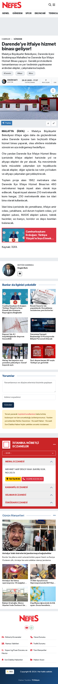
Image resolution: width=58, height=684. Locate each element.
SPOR (28, 13)
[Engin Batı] (8, 270)
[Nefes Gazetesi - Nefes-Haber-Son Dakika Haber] (12, 5)
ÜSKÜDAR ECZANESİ (16, 502)
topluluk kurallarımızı (27, 414)
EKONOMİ (40, 13)
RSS (11, 672)
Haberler (6, 39)
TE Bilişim (36, 680)
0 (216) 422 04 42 (34, 479)
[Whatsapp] (31, 627)
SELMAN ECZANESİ (15, 495)
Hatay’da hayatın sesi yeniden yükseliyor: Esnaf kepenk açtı (14, 363)
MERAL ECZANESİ (14, 461)
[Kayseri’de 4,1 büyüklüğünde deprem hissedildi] (15, 325)
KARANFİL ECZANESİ (16, 487)
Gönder (8, 405)
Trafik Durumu (39, 644)
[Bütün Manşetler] (54, 515)
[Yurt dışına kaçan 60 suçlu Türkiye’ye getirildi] (43, 351)
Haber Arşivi (39, 660)
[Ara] (50, 5)
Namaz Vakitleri (12, 644)
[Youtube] (26, 627)
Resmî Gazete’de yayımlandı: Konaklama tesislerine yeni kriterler (41, 308)
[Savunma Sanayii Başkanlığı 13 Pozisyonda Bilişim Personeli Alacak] (43, 325)
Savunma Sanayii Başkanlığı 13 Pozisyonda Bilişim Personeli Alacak (42, 336)
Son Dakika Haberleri (14, 660)
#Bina (31, 73)
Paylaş (8, 123)
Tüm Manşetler (40, 650)
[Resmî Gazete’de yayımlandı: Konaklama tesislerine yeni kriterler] (43, 296)
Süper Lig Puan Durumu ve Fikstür (15, 651)
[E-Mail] (20, 274)
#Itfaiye (19, 73)
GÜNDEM (17, 13)
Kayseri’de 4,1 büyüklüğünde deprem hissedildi (13, 336)
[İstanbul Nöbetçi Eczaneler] (54, 444)
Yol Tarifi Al (14, 479)
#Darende (7, 73)
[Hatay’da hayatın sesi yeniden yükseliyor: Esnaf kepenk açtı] (15, 351)
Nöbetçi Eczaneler (13, 637)
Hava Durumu (39, 637)
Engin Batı (23, 268)
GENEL (5, 13)
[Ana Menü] (54, 5)
